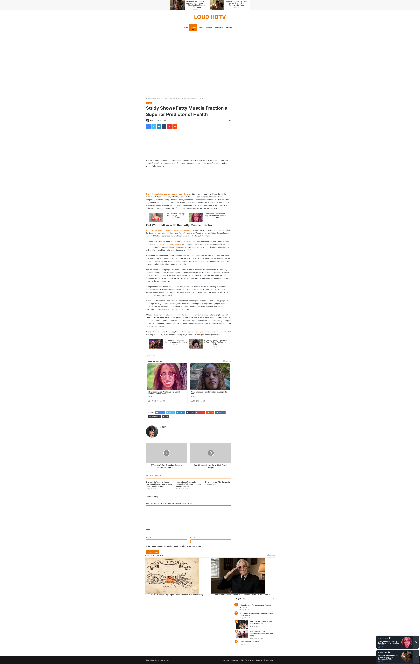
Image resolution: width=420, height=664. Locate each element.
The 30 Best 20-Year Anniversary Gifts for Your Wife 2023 (261, 633)
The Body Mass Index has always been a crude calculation (168, 194)
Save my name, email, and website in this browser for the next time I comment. (175, 546)
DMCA (242, 660)
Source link (150, 356)
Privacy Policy (268, 660)
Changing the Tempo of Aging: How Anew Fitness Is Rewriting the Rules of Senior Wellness (159, 484)
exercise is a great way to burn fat (196, 332)
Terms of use (249, 660)
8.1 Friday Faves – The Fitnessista (217, 482)
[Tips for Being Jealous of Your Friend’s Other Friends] (242, 624)
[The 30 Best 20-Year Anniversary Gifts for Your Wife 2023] (242, 634)
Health (201, 27)
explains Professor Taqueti (170, 244)
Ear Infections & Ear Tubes (249, 642)
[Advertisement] (210, 47)
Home (186, 27)
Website (193, 538)
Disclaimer (259, 660)
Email (148, 538)
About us (229, 27)
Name (148, 529)
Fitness (193, 27)
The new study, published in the (168, 230)
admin (152, 120)
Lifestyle (209, 27)
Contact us (219, 27)
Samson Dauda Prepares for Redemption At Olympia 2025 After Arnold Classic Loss (188, 484)
